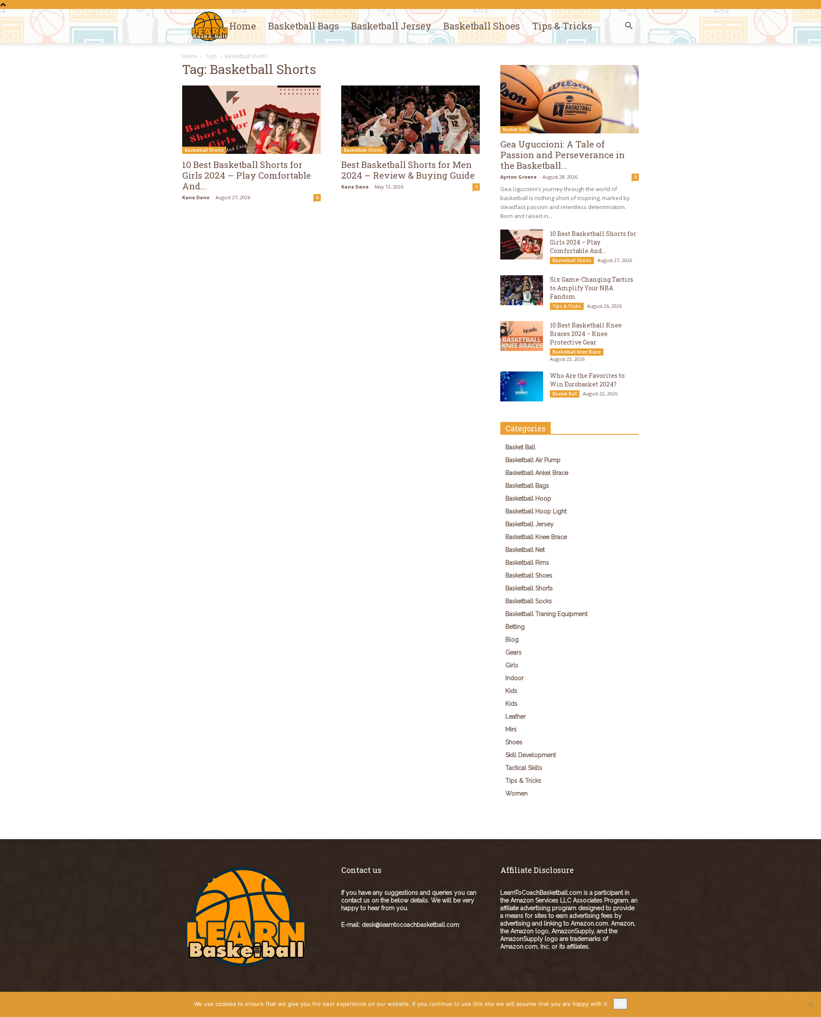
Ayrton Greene (518, 177)
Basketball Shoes (481, 26)
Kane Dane (196, 197)
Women (516, 793)
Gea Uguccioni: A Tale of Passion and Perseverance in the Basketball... (562, 154)
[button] (628, 27)
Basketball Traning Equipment (546, 613)
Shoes (514, 742)
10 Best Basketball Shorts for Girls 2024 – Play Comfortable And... (246, 175)
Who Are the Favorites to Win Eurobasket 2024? (587, 379)
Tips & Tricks (562, 26)
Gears (513, 652)
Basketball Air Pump (533, 460)
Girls (511, 665)
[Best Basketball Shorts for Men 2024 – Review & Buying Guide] (410, 119)
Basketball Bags (303, 26)
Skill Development (530, 755)
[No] (810, 1004)
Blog (512, 639)
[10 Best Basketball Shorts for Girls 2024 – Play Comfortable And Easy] (251, 119)
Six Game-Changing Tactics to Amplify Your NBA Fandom (591, 288)
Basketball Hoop (528, 498)
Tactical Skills (523, 767)
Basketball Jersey (391, 26)
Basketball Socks (528, 601)
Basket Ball (515, 130)
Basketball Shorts (204, 150)
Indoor (514, 678)
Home (242, 26)
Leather (515, 716)
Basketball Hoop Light (536, 511)
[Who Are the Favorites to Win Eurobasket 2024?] (521, 386)
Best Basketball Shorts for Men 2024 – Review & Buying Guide (408, 170)
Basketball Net (525, 549)
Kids (511, 690)
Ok (620, 1003)
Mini (511, 729)
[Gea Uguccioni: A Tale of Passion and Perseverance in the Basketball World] (569, 99)
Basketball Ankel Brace (536, 472)
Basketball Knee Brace (576, 352)
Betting (515, 626)
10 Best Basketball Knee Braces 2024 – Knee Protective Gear (586, 333)
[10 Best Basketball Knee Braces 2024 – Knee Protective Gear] (521, 336)
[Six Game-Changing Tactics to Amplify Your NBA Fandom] (521, 290)
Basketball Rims (527, 562)
